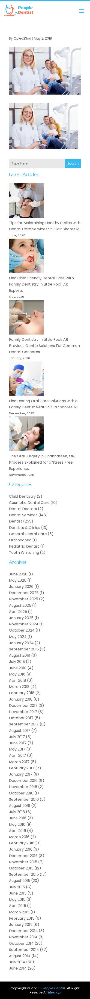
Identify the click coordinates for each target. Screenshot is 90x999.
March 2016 (19, 837)
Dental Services (23, 515)
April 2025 (18, 611)
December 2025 (24, 592)
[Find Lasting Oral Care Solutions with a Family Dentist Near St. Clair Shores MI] (26, 379)
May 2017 (17, 749)
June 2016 (18, 818)
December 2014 (23, 930)
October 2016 (21, 793)
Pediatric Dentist (24, 546)
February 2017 (21, 768)
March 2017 (19, 762)
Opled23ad (22, 38)
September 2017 (24, 724)
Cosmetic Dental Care (29, 502)
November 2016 (23, 786)
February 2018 (21, 693)
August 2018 (19, 655)
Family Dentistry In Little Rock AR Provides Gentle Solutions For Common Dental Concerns (44, 346)
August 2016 (19, 805)
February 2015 (21, 918)
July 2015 (17, 887)
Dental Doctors (23, 508)
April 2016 (17, 830)
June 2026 (18, 574)
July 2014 (17, 962)
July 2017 (17, 736)
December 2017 (23, 705)
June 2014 (18, 968)
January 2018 (21, 699)
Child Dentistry (22, 496)
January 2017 (21, 774)
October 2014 (21, 943)
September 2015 (24, 874)
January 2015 (21, 924)
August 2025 (20, 605)
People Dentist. (54, 988)
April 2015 (17, 905)
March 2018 (19, 686)
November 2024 (23, 624)
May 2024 (18, 636)
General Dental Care (28, 534)
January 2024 (21, 643)
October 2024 (22, 630)
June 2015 (18, 893)
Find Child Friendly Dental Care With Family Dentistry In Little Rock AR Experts (41, 284)
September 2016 (24, 799)
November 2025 (23, 599)
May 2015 (17, 899)
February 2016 (21, 843)
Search (73, 163)
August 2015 (19, 880)
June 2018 (18, 668)
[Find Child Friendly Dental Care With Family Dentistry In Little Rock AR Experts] (26, 257)
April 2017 (17, 755)
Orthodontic (20, 540)
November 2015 (23, 862)
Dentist (15, 521)
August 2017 (19, 730)
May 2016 (17, 824)
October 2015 (21, 868)
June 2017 (18, 743)
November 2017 (23, 711)
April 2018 (17, 680)
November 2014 (23, 937)
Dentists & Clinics (24, 527)
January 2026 (21, 586)
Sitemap (53, 992)
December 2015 (23, 855)
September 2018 (24, 649)
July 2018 (17, 661)
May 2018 (17, 674)
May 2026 (17, 580)
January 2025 (21, 618)
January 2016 (21, 849)
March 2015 (19, 912)
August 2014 (19, 956)
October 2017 (21, 718)
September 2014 (24, 949)
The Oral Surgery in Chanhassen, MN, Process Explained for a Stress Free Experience (42, 462)
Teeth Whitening (24, 552)
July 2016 (17, 811)
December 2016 (23, 780)
